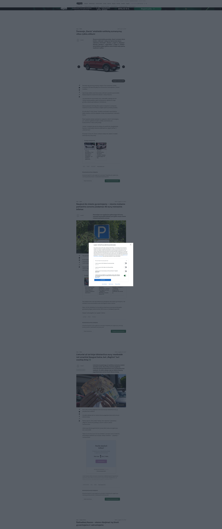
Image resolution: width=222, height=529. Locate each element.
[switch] (125, 263)
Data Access (111, 284)
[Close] (131, 245)
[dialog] (111, 264)
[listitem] (111, 260)
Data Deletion (104, 284)
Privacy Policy (117, 284)
